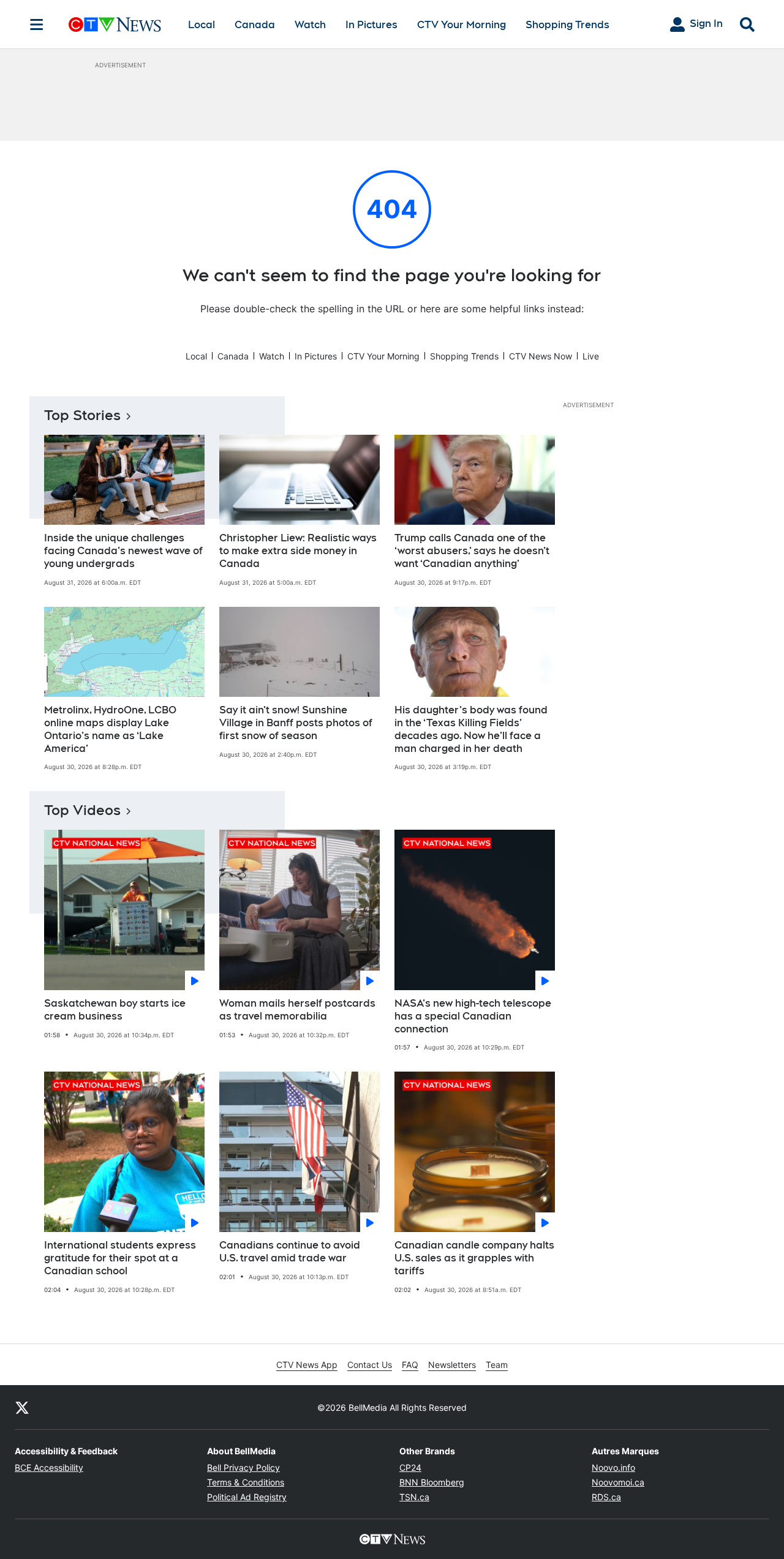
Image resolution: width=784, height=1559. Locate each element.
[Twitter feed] (22, 1407)
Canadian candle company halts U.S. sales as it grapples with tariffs (474, 1258)
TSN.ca (414, 1497)
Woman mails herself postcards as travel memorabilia (297, 1009)
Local (201, 25)
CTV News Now (540, 356)
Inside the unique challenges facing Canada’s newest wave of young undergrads (123, 550)
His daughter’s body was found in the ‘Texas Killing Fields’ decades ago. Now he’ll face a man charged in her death (471, 729)
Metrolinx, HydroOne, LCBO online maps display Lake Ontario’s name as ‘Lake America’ (110, 729)
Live (590, 356)
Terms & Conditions (245, 1482)
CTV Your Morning (461, 25)
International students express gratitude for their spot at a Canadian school (120, 1258)
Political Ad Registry (247, 1497)
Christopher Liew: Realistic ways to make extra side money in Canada (298, 550)
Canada (255, 25)
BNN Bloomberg (431, 1482)
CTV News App (306, 1364)
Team (497, 1364)
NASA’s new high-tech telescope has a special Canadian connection (472, 1016)
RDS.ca (606, 1497)
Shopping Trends (567, 25)
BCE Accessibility (49, 1467)
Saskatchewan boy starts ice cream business (115, 1009)
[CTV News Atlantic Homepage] (115, 24)
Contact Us (369, 1364)
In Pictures (371, 25)
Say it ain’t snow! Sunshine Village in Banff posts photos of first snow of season (295, 723)
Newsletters (452, 1364)
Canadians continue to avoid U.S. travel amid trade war (289, 1251)
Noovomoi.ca (618, 1482)
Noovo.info (613, 1467)
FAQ (410, 1364)
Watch (310, 25)
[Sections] (36, 24)
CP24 (410, 1467)
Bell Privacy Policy (243, 1467)
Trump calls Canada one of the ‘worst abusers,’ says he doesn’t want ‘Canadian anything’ (471, 550)
